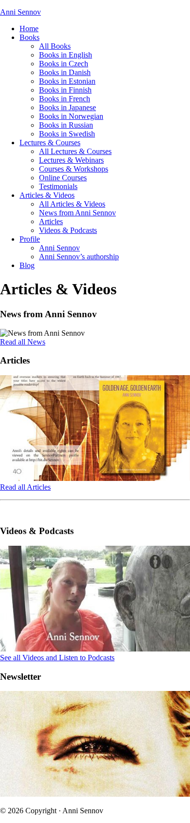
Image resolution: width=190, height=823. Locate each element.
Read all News (22, 342)
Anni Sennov (20, 12)
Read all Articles (25, 487)
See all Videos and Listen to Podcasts (57, 657)
